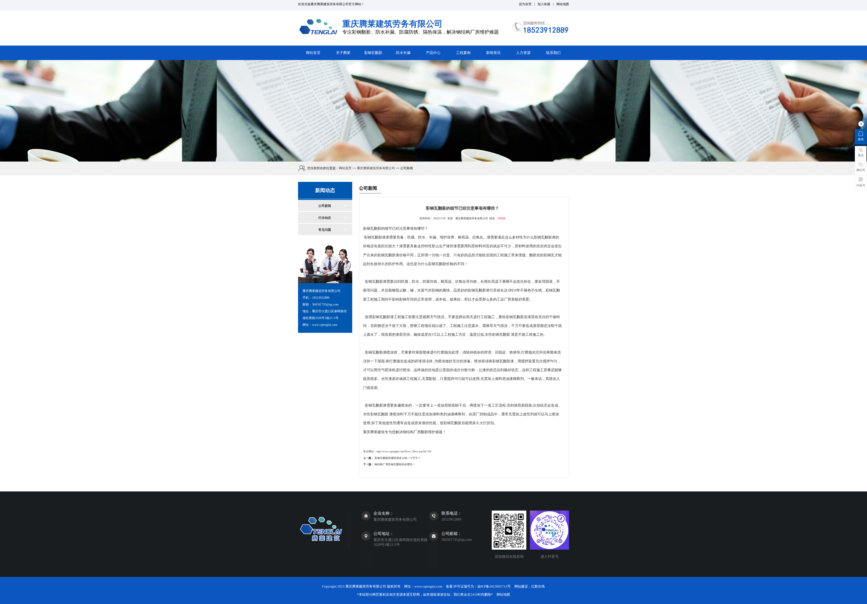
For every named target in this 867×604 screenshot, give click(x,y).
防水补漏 (403, 53)
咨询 (861, 139)
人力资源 (523, 53)
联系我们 (553, 53)
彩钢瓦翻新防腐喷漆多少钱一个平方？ (398, 458)
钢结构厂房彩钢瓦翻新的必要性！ (395, 464)
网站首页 (313, 53)
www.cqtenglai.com (428, 586)
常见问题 (324, 229)
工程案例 (463, 53)
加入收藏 (544, 4)
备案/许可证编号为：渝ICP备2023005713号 (478, 586)
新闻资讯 (493, 53)
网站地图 (562, 4)
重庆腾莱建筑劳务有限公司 (330, 4)
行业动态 (324, 218)
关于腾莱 (343, 53)
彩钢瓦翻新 (373, 53)
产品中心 (433, 53)
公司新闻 (324, 206)
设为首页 (525, 4)
